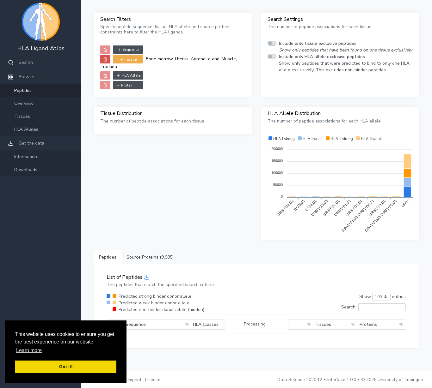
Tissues (22, 116)
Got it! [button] (66, 366)
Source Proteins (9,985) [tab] (167, 257)
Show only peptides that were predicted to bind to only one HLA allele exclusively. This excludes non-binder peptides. (344, 63)
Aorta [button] (345, 348)
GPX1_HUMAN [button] (374, 358)
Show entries (382, 297)
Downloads (25, 170)
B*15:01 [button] (232, 358)
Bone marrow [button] (321, 355)
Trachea (108, 67)
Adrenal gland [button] (322, 348)
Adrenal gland (205, 59)
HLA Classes (189, 334)
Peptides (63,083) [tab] (116, 257)
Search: (348, 307)
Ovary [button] (338, 362)
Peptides (23, 90)
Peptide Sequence (127, 338)
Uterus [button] (346, 368)
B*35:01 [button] (250, 358)
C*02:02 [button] (268, 358)
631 (380, 319)
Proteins (368, 338)
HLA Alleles (26, 129)
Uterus (181, 59)
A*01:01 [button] (214, 358)
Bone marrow (159, 59)
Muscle (229, 59)
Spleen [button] (315, 368)
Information (25, 157)
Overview (24, 103)
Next (397, 319)
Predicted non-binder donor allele (161, 310)
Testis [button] (331, 368)
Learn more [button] (29, 350)
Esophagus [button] (319, 362)
